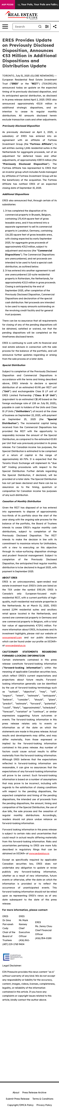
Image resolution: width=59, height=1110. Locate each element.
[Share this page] (55, 26)
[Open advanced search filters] (46, 26)
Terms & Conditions (42, 1098)
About (16, 1092)
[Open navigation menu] (5, 26)
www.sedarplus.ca (15, 645)
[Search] (40, 26)
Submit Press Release (18, 1098)
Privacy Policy (44, 1105)
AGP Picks (7, 4)
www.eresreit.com (12, 637)
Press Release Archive (34, 1092)
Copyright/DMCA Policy (20, 1105)
